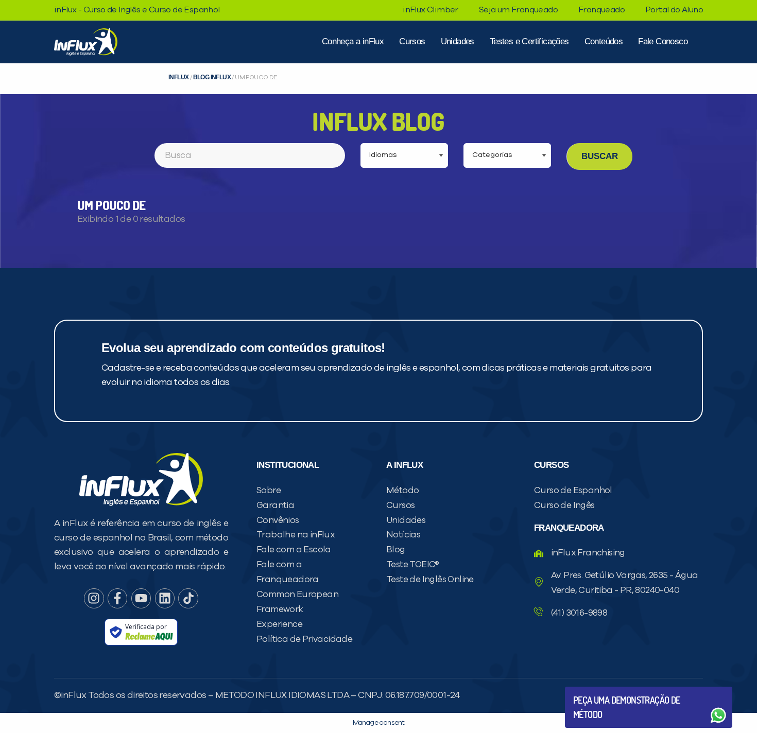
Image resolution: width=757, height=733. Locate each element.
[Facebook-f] (117, 598)
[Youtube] (141, 598)
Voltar (597, 690)
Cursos (412, 41)
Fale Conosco (662, 41)
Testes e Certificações (529, 41)
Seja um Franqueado (518, 10)
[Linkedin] (165, 598)
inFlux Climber (430, 10)
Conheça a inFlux (353, 41)
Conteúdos (603, 41)
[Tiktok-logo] (188, 598)
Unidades (457, 41)
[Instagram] (94, 598)
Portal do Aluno (674, 10)
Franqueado (601, 10)
